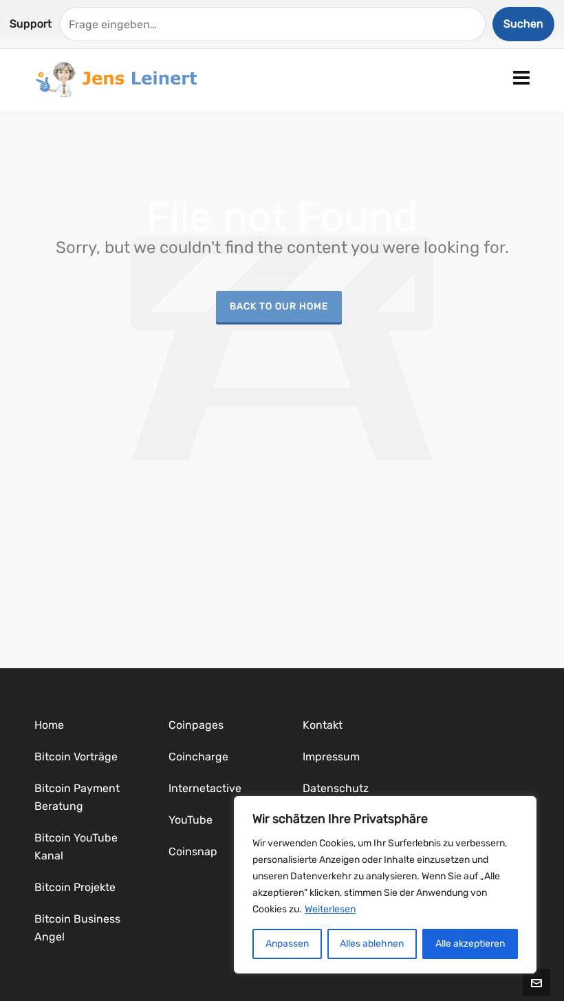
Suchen (523, 23)
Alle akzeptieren (470, 943)
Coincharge (198, 756)
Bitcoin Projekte (75, 887)
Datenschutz (336, 788)
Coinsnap (193, 851)
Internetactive (205, 788)
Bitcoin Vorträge (76, 756)
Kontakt (323, 725)
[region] (385, 885)
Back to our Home (279, 305)
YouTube (191, 819)
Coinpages (196, 725)
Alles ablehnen (372, 943)
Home (49, 725)
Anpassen (287, 943)
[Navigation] (521, 78)
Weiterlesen (330, 909)
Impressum (331, 756)
